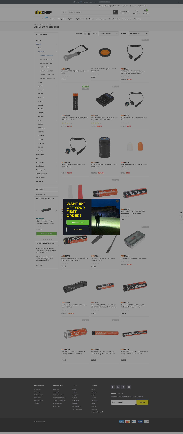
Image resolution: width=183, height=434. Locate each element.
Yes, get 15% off (78, 222)
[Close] (117, 201)
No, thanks (78, 229)
